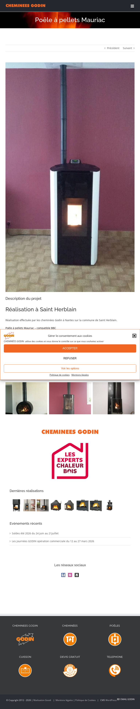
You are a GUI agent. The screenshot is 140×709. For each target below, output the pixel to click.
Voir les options (70, 368)
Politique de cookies (60, 374)
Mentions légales (80, 374)
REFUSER (70, 358)
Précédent (113, 48)
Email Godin (127, 699)
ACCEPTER (70, 348)
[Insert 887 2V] (56, 505)
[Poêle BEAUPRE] (42, 505)
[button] (134, 336)
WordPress (111, 700)
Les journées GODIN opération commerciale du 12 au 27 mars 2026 (53, 541)
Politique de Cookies (85, 700)
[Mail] (77, 575)
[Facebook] (63, 575)
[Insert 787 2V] (69, 505)
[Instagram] (70, 575)
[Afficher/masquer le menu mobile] (133, 6)
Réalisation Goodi (42, 700)
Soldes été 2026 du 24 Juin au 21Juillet (35, 533)
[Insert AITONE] (82, 505)
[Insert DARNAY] (96, 505)
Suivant (127, 48)
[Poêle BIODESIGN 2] (29, 505)
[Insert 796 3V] (109, 505)
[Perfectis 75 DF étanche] (16, 505)
